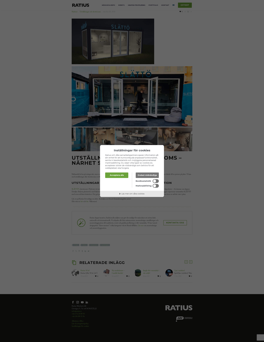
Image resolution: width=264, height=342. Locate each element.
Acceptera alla (117, 175)
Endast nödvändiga (147, 175)
